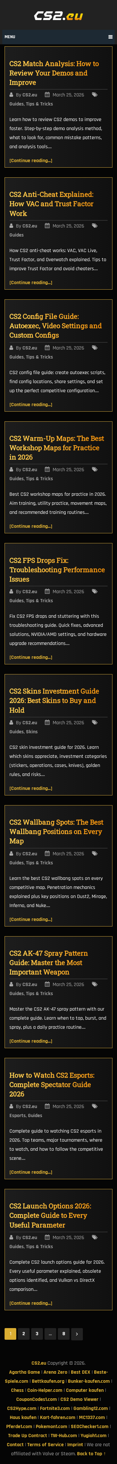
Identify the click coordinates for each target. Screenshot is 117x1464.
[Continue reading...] (30, 160)
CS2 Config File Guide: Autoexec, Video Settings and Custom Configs (55, 325)
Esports (17, 1115)
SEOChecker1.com (90, 1426)
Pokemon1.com (51, 1426)
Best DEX (80, 1372)
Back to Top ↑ (91, 1453)
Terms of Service (45, 1444)
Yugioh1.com (94, 1435)
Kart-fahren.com (57, 1417)
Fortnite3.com (55, 1408)
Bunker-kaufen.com (89, 1381)
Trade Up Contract (27, 1435)
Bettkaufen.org (48, 1381)
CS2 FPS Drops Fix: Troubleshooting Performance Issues (57, 569)
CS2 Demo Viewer (79, 1399)
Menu (10, 37)
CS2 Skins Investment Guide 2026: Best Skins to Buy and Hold (54, 700)
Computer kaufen (85, 1390)
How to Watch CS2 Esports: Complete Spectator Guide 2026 (51, 1084)
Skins (32, 731)
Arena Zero (55, 1372)
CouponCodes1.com (36, 1399)
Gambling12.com (90, 1408)
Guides (16, 104)
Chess (17, 1390)
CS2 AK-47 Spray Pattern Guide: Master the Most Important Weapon (48, 962)
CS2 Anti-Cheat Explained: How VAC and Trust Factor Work (51, 203)
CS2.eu (29, 95)
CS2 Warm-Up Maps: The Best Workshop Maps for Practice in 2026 (56, 447)
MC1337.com (92, 1417)
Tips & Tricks (39, 104)
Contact (15, 1444)
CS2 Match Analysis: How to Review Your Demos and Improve (54, 73)
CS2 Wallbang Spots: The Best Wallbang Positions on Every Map (56, 831)
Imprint (75, 1444)
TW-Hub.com (64, 1435)
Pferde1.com (19, 1426)
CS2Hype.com (21, 1408)
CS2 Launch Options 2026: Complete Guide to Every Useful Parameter (50, 1215)
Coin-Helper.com (44, 1390)
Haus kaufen (23, 1417)
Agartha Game (24, 1372)
